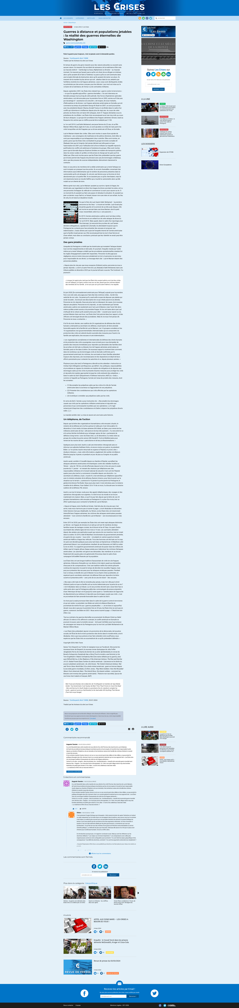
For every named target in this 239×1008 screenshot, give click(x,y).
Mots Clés (91, 18)
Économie (110, 952)
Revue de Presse (112, 973)
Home (65, 22)
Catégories (80, 18)
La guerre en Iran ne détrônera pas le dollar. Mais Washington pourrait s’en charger (167, 736)
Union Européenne (166, 165)
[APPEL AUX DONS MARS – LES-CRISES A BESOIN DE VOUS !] (77, 925)
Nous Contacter (105, 18)
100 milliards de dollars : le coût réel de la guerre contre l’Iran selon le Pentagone (167, 121)
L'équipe (78, 1005)
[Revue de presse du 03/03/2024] (77, 967)
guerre (68, 43)
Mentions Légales (115, 1005)
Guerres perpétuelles (76, 43)
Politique (163, 744)
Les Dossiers (68, 18)
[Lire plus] (93, 718)
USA (84, 43)
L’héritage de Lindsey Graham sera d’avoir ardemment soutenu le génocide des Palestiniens (167, 134)
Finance (162, 103)
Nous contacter (68, 1005)
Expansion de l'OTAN (166, 152)
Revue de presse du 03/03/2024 (107, 961)
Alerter (84, 808)
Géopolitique (72, 22)
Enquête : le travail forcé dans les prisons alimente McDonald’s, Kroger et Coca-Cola (111, 941)
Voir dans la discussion (74, 771)
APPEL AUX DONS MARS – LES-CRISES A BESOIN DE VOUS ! (111, 920)
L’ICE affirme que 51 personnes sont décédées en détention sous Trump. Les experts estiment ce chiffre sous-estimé (167, 749)
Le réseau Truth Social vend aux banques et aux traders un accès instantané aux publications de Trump (167, 108)
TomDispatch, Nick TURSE (79, 58)
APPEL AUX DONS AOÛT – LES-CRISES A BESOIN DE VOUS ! (167, 761)
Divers (108, 931)
